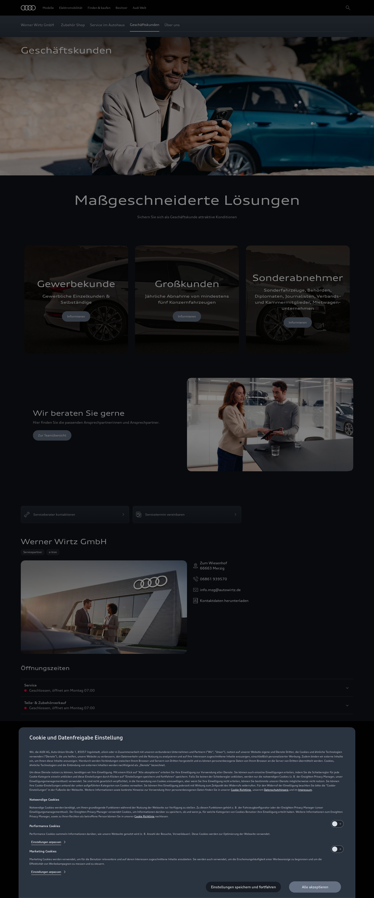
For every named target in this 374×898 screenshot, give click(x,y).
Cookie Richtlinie (241, 789)
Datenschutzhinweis (276, 789)
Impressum (305, 789)
